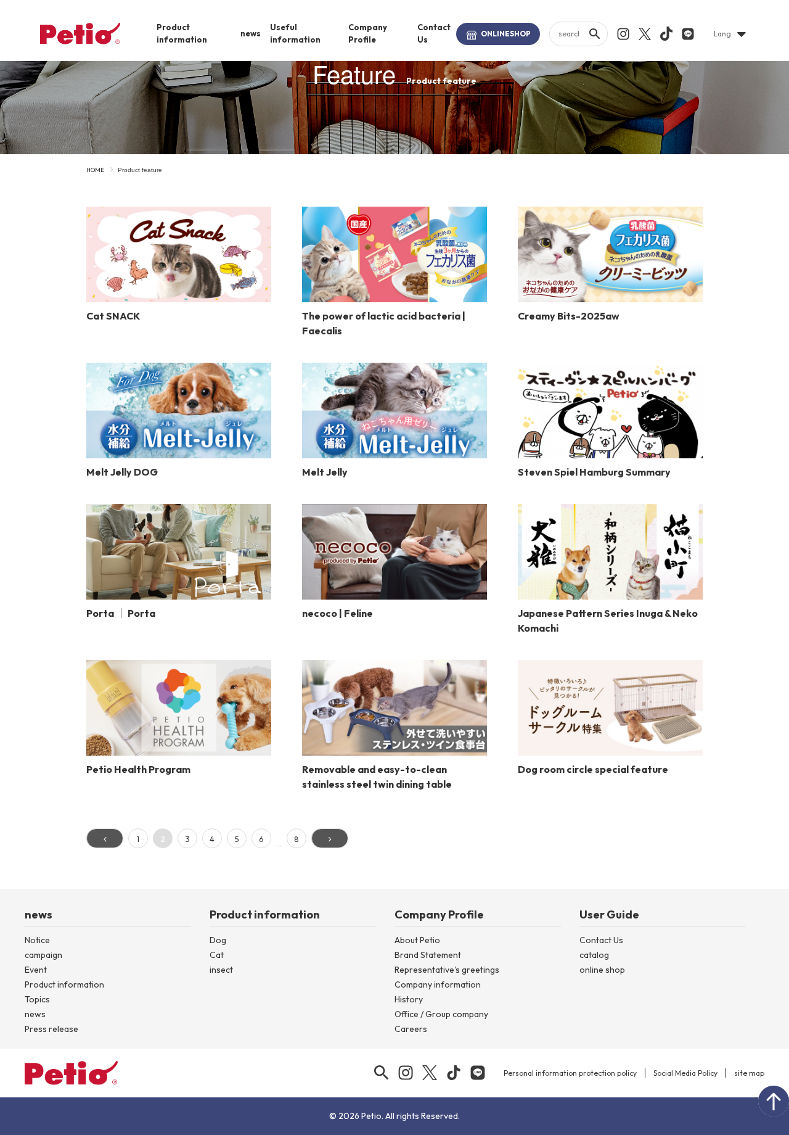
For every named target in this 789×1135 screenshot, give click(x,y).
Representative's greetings (446, 969)
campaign (43, 954)
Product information (182, 33)
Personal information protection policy (570, 1073)
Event (36, 969)
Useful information (295, 33)
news (250, 33)
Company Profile (367, 33)
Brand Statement (427, 954)
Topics (37, 999)
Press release (51, 1028)
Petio (80, 33)
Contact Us (434, 33)
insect (221, 969)
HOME (95, 170)
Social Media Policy (685, 1073)
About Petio (417, 940)
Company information (437, 984)
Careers (410, 1028)
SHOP (506, 33)
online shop (602, 969)
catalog (594, 954)
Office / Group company (441, 1014)
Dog (218, 940)
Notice (37, 940)
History (408, 999)
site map (749, 1073)
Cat (217, 954)
